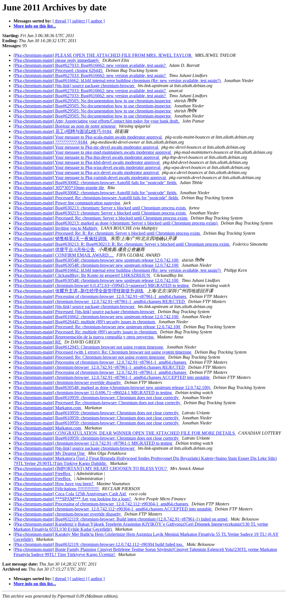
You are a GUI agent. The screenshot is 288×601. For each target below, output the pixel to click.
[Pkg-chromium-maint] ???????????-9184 (51, 142)
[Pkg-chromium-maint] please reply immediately (57, 60)
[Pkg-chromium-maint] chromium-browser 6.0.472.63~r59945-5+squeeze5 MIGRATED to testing (102, 285)
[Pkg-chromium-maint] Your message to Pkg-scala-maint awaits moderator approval (88, 137)
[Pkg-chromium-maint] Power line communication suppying (67, 202)
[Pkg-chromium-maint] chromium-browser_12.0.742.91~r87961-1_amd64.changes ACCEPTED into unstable (112, 377)
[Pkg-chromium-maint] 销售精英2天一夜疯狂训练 (61, 238)
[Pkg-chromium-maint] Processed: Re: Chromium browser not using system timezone (90, 357)
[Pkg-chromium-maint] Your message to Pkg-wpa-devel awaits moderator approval (87, 167)
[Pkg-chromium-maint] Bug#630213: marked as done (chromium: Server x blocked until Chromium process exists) (116, 223)
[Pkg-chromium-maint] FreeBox (43, 473)
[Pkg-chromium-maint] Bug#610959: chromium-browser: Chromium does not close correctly (97, 397)
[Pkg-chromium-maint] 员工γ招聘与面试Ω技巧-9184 (63, 131)
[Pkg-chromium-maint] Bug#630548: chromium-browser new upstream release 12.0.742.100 (96, 260)
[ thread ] (61, 21)
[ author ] (96, 21)
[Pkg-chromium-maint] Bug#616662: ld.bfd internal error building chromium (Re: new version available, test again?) (118, 80)
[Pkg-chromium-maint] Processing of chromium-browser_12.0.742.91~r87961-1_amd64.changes (100, 296)
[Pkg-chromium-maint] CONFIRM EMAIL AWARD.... (64, 255)
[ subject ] (78, 21)
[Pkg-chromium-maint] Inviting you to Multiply (56, 228)
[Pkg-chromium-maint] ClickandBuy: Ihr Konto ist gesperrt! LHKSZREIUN (82, 275)
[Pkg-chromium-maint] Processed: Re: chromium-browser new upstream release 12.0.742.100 (97, 326)
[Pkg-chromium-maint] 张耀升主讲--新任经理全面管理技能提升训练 (79, 290)
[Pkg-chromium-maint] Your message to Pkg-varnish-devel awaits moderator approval (90, 177)
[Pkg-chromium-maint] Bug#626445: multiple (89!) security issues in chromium (85, 321)
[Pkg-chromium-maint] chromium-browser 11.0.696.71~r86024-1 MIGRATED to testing (93, 392)
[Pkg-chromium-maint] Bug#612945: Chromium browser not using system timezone (89, 347)
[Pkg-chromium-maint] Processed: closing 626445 (59, 70)
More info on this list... (35, 26)
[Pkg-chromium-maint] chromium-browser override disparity (68, 382)
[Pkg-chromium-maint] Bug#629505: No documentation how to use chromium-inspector (93, 100)
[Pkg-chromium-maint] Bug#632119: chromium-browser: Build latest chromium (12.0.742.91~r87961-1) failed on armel (121, 519)
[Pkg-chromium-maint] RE (38, 342)
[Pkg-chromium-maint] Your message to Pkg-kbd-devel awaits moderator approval (87, 162)
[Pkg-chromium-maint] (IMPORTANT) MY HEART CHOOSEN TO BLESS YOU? (91, 468)
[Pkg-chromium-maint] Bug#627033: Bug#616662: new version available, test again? (90, 65)
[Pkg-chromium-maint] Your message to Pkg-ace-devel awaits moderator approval (87, 172)
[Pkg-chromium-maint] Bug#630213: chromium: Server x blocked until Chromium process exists (100, 207)
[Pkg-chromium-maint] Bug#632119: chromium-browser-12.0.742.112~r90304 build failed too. (99, 544)
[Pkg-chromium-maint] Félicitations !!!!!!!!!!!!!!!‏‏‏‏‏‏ (57, 488)
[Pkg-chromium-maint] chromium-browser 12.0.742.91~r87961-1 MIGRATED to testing (93, 443)
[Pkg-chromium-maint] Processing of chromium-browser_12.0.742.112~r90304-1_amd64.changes (101, 503)
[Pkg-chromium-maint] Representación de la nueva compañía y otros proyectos (84, 337)
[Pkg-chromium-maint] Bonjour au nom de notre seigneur (65, 126)
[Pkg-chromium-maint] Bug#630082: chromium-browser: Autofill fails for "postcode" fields (95, 182)
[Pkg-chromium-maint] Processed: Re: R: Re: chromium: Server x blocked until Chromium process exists (107, 233)
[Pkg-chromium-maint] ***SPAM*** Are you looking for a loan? (73, 498)
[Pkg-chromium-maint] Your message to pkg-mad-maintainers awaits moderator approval (93, 152)
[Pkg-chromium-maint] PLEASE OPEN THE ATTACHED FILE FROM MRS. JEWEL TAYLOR (103, 55)
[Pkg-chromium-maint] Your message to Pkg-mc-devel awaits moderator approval (86, 147)
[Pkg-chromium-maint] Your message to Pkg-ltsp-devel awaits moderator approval (87, 157)
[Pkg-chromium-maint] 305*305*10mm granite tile (59, 187)
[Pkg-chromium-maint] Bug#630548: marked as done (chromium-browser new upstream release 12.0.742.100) (112, 387)
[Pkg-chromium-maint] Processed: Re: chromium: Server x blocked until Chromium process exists (101, 218)
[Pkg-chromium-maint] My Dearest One (50, 453)
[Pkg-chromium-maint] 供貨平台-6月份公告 (55, 249)
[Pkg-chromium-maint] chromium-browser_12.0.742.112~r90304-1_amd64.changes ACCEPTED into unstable (113, 509)
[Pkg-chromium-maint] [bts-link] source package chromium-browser (75, 85)
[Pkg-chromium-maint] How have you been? (54, 483)
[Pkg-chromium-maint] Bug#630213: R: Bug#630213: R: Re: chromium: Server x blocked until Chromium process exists (122, 244)
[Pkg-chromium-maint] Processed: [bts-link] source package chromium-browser (85, 311)
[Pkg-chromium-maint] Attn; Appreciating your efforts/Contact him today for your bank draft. (97, 121)
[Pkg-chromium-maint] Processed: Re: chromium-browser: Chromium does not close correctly (97, 402)
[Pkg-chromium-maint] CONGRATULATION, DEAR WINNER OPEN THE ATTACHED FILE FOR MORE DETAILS (125, 433)
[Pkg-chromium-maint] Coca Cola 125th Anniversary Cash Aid (70, 493)
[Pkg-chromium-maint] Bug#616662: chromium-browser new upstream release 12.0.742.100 (96, 316)
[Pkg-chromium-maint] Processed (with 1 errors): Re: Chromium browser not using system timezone (103, 352)
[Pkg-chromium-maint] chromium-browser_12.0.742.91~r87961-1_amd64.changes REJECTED (100, 301)
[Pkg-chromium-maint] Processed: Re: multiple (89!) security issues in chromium (86, 331)
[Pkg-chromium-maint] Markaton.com (48, 407)
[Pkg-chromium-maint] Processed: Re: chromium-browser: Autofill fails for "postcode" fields (96, 197)
